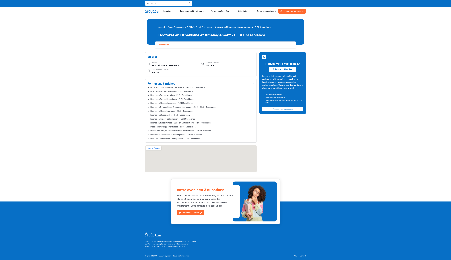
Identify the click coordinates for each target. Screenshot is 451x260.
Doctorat (210, 65)
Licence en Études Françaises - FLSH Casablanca (171, 91)
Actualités (167, 11)
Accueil (161, 27)
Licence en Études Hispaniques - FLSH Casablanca (172, 99)
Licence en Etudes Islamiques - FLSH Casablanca (171, 111)
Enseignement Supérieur (191, 11)
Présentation (163, 45)
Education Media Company (174, 246)
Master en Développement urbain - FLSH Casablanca (173, 127)
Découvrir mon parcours (292, 11)
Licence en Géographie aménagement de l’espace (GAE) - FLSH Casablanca (183, 107)
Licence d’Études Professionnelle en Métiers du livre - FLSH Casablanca (180, 123)
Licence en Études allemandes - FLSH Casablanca (171, 103)
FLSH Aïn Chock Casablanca (199, 27)
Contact (303, 256)
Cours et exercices (265, 11)
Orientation (243, 11)
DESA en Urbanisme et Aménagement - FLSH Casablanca (175, 138)
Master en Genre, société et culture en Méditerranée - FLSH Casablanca (180, 130)
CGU (295, 256)
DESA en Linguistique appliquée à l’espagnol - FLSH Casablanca (177, 87)
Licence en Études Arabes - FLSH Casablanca (170, 115)
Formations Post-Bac (220, 11)
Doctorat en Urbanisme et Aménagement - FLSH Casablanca (176, 134)
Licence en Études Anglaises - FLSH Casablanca (171, 95)
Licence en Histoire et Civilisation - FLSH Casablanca (172, 119)
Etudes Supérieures (175, 27)
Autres (155, 72)
